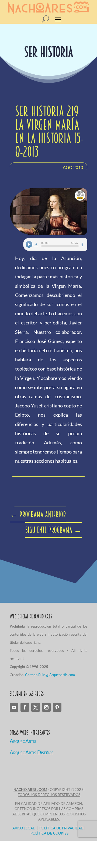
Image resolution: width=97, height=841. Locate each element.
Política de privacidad (61, 828)
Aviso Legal (23, 828)
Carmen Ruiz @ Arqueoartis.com (50, 675)
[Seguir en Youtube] (14, 707)
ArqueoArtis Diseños (31, 752)
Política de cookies (49, 833)
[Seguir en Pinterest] (57, 707)
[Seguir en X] (35, 707)
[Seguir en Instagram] (46, 707)
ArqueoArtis (23, 741)
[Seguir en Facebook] (24, 707)
